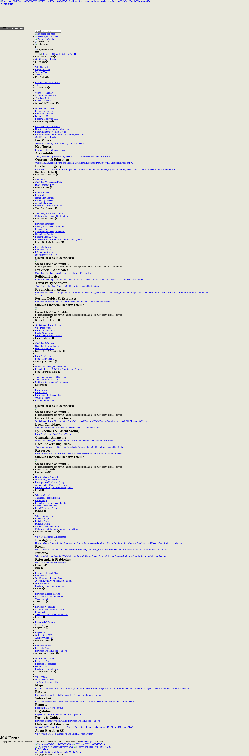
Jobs (52, 34)
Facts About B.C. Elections (47, 126)
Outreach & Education (45, 108)
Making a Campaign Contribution (50, 366)
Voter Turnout (41, 599)
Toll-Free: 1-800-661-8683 (25, 1)
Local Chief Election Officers (48, 335)
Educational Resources (45, 113)
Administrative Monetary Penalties (51, 485)
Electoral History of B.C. (46, 119)
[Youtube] (46, 749)
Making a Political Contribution (49, 226)
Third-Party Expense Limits (47, 379)
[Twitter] (41, 749)
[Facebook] (44, 749)
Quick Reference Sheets (46, 255)
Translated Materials (44, 98)
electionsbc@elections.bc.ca (96, 1)
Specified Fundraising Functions (50, 231)
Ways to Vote (41, 72)
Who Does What (42, 328)
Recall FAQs (41, 500)
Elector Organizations (45, 333)
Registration (40, 195)
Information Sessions (44, 252)
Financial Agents (42, 229)
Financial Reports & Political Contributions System (58, 239)
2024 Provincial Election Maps (49, 578)
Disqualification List (44, 185)
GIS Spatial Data (43, 583)
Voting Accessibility (44, 93)
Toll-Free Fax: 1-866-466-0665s (135, 1)
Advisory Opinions (44, 638)
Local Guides (41, 392)
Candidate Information (45, 343)
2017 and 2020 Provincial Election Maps (53, 581)
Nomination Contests (44, 198)
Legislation (40, 632)
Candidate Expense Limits (47, 346)
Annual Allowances (44, 203)
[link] (49, 54)
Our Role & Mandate (44, 679)
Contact (51, 39)
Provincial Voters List (45, 606)
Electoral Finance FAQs (46, 236)
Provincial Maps (42, 575)
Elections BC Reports (45, 622)
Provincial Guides (43, 249)
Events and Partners (44, 111)
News (55, 36)
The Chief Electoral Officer (47, 682)
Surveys (39, 625)
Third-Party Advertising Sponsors (50, 377)
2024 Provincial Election (46, 59)
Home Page (86, 741)
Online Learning (42, 398)
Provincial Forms (43, 247)
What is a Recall (42, 495)
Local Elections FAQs (45, 330)
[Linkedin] (36, 749)
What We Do (41, 676)
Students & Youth (43, 100)
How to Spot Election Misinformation (52, 129)
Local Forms (41, 390)
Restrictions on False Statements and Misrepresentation (60, 134)
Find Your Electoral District (47, 82)
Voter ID (39, 74)
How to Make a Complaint (47, 477)
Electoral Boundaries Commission (50, 586)
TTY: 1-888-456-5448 (60, 1)
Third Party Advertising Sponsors (50, 213)
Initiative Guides (42, 524)
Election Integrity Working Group (50, 131)
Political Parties (42, 192)
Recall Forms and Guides (46, 508)
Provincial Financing (44, 224)
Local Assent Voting (44, 359)
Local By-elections (43, 356)
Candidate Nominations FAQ (48, 182)
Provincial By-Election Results (49, 596)
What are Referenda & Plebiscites (50, 536)
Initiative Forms (42, 521)
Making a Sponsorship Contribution (51, 216)
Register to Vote (66, 54)
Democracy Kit (42, 116)
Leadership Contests (44, 200)
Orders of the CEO (43, 635)
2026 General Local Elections (48, 325)
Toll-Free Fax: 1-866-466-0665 (98, 747)
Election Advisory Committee (48, 205)
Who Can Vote (42, 67)
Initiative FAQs (42, 518)
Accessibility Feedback (45, 95)
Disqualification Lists (44, 348)
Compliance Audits (44, 234)
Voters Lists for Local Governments (51, 614)
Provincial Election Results (47, 594)
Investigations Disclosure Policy (49, 482)
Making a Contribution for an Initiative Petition (56, 529)
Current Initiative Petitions (47, 526)
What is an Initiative (44, 516)
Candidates (40, 179)
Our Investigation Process (47, 479)
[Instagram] (39, 749)
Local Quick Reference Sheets (49, 395)
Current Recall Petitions (46, 505)
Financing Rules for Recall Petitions (51, 503)
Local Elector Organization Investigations (54, 487)
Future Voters (41, 612)
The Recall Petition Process (47, 498)
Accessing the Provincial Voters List (51, 609)
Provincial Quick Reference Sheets (51, 651)
